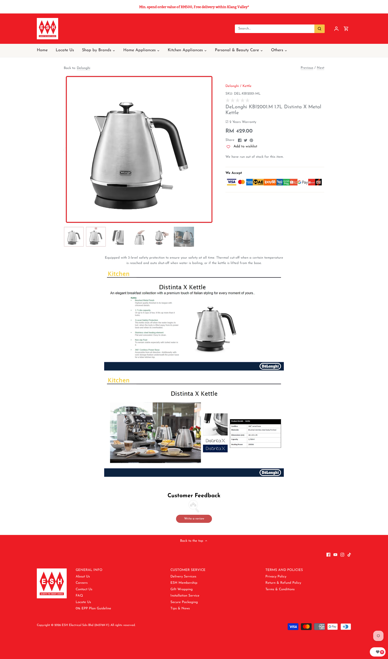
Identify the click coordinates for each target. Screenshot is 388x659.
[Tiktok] (349, 554)
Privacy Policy (275, 576)
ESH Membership (183, 583)
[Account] (336, 28)
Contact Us (84, 589)
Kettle (246, 86)
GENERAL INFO (89, 570)
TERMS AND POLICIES (284, 570)
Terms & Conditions (280, 589)
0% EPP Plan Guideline (93, 608)
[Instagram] (342, 554)
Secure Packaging (184, 602)
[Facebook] (328, 554)
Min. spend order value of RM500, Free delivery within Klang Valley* (194, 7)
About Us (83, 576)
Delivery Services (183, 576)
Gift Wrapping (181, 589)
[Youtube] (335, 554)
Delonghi (83, 68)
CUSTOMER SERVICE (187, 570)
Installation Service (184, 595)
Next (320, 68)
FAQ (79, 595)
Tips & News (180, 608)
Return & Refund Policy (283, 583)
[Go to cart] (346, 28)
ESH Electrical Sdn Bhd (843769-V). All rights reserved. (98, 625)
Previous (307, 68)
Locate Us (83, 602)
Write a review (194, 518)
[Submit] (319, 28)
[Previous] (70, 149)
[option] (139, 149)
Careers (82, 583)
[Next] (208, 149)
